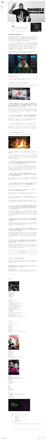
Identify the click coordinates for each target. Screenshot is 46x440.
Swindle (16, 421)
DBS (17, 421)
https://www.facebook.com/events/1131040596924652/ (18, 331)
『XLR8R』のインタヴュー (12, 205)
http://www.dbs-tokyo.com (11, 397)
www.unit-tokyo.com (11, 396)
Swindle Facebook (16, 417)
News (1, 5)
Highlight (2, 7)
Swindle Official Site (17, 416)
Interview (2, 6)
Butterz (19, 421)
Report (1, 8)
